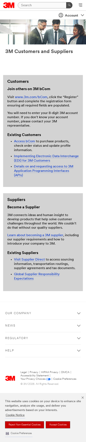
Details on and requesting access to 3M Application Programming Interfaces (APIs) (43, 171)
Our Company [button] (18, 313)
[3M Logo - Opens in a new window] (9, 5)
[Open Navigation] (80, 5)
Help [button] (9, 350)
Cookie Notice (15, 415)
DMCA (65, 372)
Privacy (34, 372)
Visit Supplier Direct (29, 259)
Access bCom (24, 141)
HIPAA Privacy (49, 372)
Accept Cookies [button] (58, 425)
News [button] (10, 325)
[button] (19, 433)
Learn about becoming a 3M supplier (35, 235)
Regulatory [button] (16, 338)
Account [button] (71, 15)
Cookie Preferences (64, 379)
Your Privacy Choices (33, 379)
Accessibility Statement (34, 375)
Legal (23, 372)
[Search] (69, 5)
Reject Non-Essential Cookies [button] (24, 425)
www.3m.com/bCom (31, 97)
